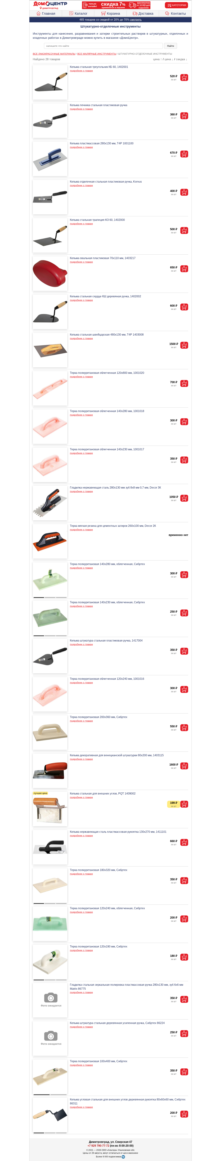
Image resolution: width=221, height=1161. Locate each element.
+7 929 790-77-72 (98, 1145)
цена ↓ (169, 59)
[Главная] (50, 4)
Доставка (145, 13)
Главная (48, 13)
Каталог (81, 13)
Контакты (178, 13)
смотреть (136, 19)
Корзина (113, 13)
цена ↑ (157, 59)
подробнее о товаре (81, 70)
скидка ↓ (181, 59)
